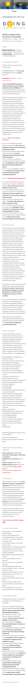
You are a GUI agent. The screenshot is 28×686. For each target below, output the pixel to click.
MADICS (20, 73)
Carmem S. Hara (7, 54)
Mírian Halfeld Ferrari (8, 50)
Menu (14, 11)
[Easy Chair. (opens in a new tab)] (20, 520)
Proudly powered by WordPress (10, 682)
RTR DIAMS (20, 71)
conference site (6, 472)
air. (5, 522)
